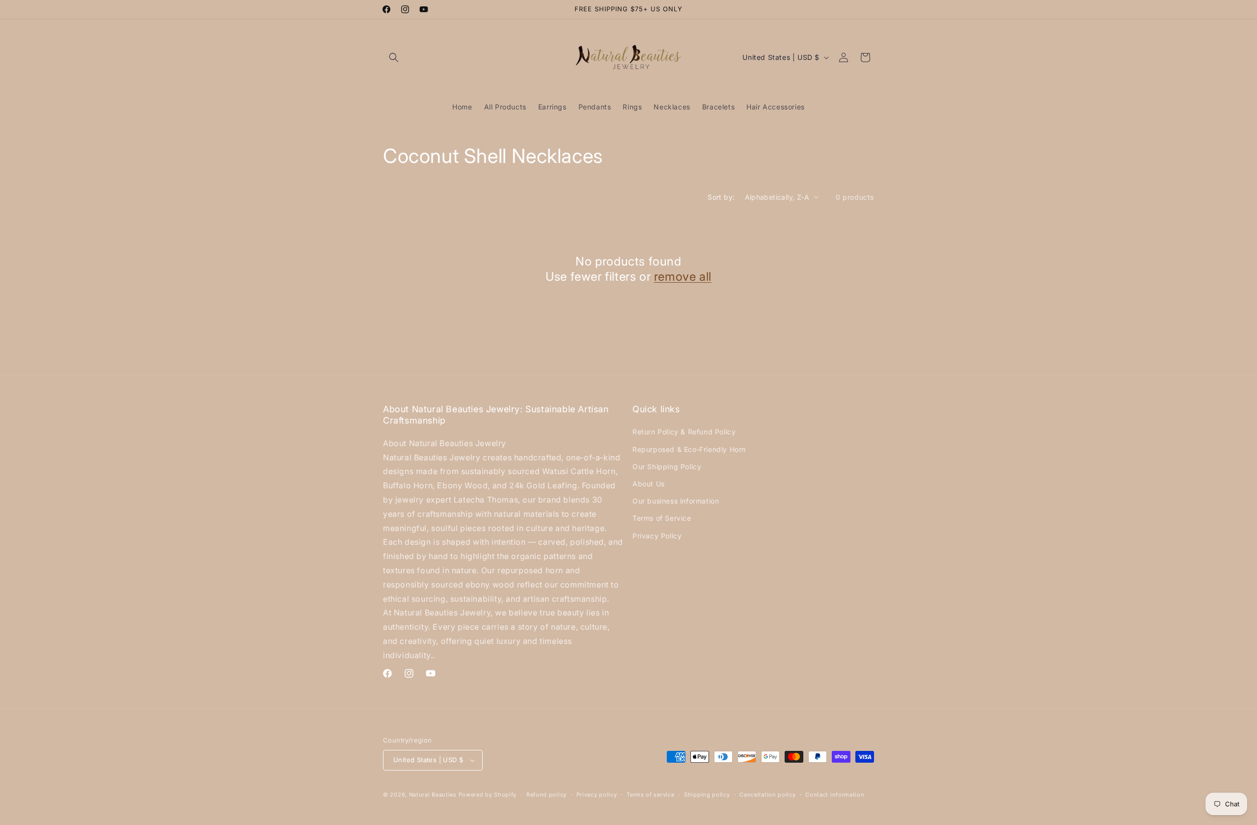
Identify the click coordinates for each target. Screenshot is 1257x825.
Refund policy (546, 794)
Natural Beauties (433, 794)
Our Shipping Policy (666, 466)
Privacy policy (596, 794)
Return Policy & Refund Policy (684, 431)
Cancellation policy (767, 794)
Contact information (834, 794)
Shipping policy (707, 794)
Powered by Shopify (488, 794)
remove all (682, 276)
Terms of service (650, 794)
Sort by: (721, 197)
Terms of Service (661, 518)
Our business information (675, 501)
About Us (648, 483)
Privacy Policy (657, 536)
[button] (394, 57)
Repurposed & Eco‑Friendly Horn (689, 449)
